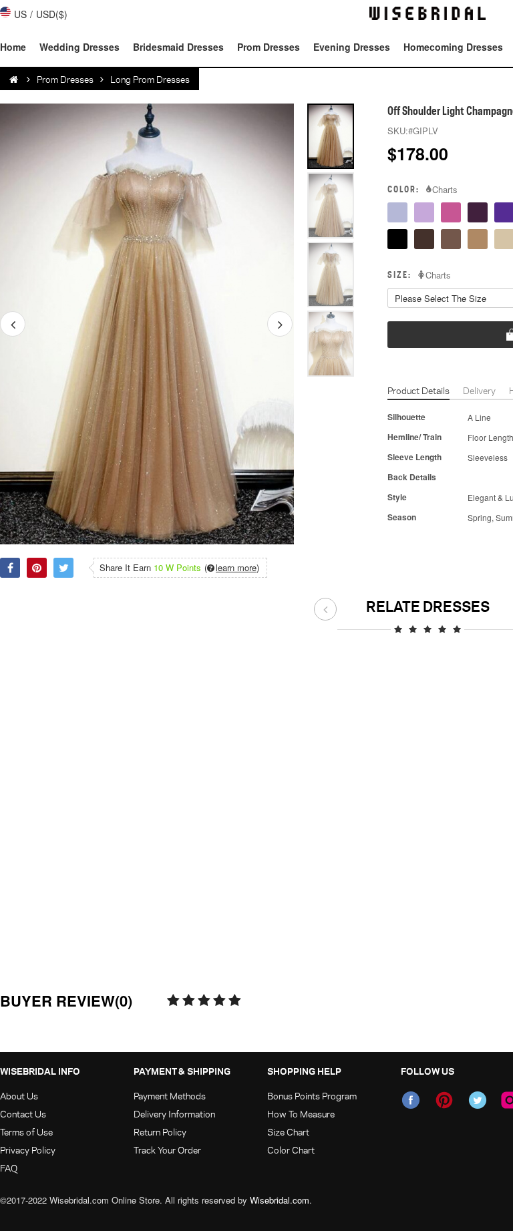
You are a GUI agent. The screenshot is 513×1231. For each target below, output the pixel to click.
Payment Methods (170, 1095)
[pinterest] (444, 1100)
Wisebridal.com (279, 1200)
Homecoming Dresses (453, 46)
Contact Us (23, 1113)
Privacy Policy (27, 1150)
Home (13, 46)
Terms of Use (26, 1131)
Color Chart (291, 1150)
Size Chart (288, 1131)
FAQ (8, 1168)
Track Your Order (167, 1150)
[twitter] (478, 1100)
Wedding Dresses (79, 46)
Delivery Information (174, 1113)
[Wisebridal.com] (14, 79)
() (231, 568)
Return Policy (160, 1131)
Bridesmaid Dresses (178, 46)
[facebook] (411, 1100)
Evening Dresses (351, 46)
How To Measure (301, 1113)
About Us (19, 1095)
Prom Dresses (268, 46)
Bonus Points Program (312, 1095)
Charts (445, 190)
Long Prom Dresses (150, 79)
